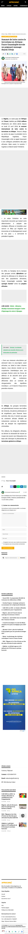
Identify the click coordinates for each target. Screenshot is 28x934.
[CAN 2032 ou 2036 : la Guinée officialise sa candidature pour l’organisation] (23, 795)
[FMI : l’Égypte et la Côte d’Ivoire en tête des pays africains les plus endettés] (23, 815)
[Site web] (24, 492)
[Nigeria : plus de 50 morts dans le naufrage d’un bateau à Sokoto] (23, 806)
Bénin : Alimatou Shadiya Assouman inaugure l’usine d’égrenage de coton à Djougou (13, 308)
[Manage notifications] (3, 931)
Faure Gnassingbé (11, 480)
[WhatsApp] (26, 492)
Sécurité (15, 36)
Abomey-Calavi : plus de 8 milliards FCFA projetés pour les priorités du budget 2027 (13, 631)
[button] (15, 54)
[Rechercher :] (11, 557)
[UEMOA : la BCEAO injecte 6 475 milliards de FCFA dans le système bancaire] (23, 825)
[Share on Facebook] (5, 54)
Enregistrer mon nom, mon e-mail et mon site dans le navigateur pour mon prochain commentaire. (14, 543)
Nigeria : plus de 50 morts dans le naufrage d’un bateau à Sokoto (9, 806)
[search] (25, 2)
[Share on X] (8, 54)
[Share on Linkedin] (12, 54)
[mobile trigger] (2, 2)
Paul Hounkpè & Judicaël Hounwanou (12, 57)
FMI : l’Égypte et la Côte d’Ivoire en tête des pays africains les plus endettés (9, 816)
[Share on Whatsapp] (10, 54)
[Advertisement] (14, 14)
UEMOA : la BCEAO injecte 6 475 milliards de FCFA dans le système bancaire (11, 648)
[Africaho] (14, 2)
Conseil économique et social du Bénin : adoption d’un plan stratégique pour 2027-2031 (13, 624)
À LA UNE (4, 36)
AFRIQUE (9, 36)
